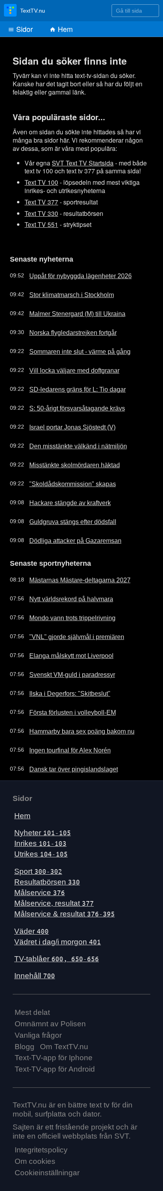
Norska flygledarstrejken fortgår (66, 330)
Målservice (39, 889)
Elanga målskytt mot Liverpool (64, 652)
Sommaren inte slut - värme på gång (73, 349)
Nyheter (42, 829)
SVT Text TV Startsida (83, 162)
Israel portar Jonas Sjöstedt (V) (66, 425)
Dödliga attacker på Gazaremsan (68, 538)
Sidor (23, 29)
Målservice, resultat (54, 900)
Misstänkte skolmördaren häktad (67, 463)
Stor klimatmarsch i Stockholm (64, 293)
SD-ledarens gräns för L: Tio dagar (70, 387)
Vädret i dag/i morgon (57, 938)
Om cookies (35, 1158)
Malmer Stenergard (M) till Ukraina (70, 311)
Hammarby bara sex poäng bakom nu (74, 728)
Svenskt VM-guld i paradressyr (65, 671)
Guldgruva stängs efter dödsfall (66, 520)
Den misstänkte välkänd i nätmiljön (70, 444)
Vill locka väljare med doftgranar (67, 368)
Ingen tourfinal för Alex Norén (63, 746)
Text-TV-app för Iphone (54, 1054)
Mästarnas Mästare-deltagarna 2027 (73, 576)
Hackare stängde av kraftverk (63, 501)
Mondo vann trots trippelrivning (65, 614)
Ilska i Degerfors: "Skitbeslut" (63, 690)
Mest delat (32, 1009)
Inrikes (40, 840)
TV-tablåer (56, 955)
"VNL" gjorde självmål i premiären (69, 633)
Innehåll (34, 972)
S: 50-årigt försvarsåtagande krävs (70, 406)
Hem (64, 29)
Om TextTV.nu (64, 1043)
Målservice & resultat (64, 910)
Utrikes (41, 850)
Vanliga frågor (38, 1031)
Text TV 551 (41, 224)
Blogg (24, 1043)
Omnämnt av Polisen (50, 1020)
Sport (38, 867)
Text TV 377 (41, 201)
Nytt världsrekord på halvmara (64, 595)
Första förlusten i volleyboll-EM (65, 709)
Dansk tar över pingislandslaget (66, 765)
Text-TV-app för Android (55, 1065)
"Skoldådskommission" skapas (65, 482)
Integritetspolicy (41, 1146)
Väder (31, 927)
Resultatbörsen (47, 878)
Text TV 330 (41, 213)
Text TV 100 (41, 182)
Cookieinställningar (47, 1169)
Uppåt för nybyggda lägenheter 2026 (73, 274)
